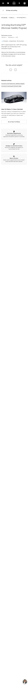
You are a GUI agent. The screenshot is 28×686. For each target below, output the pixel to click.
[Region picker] (19, 3)
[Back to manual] (3, 10)
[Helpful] (10, 69)
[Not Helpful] (15, 69)
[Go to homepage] (14, 3)
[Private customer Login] (24, 3)
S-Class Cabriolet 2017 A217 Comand (12, 17)
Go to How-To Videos (14, 122)
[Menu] (3, 3)
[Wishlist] (8, 3)
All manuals (4, 17)
